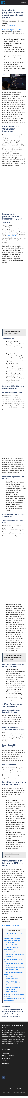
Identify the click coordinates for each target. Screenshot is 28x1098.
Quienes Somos (7, 1092)
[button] (18, 2)
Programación (6, 1058)
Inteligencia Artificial (8, 1055)
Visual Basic (12, 236)
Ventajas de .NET (11, 945)
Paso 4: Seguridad (11, 991)
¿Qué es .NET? (10, 942)
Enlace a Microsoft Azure (10, 925)
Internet (4, 1066)
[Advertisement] (14, 182)
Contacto (22, 1092)
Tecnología (5, 1053)
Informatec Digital (8, 30)
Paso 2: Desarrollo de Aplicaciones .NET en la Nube (13, 983)
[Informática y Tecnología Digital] (3, 2)
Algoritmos (5, 1061)
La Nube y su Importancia (14, 952)
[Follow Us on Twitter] (3, 1077)
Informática (5, 1063)
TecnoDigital (11, 25)
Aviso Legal (16, 1092)
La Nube (18, 30)
